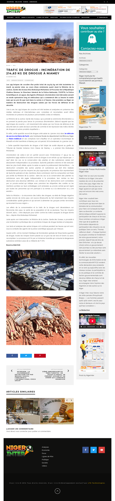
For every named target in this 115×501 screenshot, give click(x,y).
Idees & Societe (27, 17)
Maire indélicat (15, 139)
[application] (92, 321)
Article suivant (57, 369)
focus (44, 453)
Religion (18, 2)
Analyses (54, 17)
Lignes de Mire (42, 17)
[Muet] (101, 327)
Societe (45, 463)
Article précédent (24, 369)
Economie (46, 450)
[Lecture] (81, 327)
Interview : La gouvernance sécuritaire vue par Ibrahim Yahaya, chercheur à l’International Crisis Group (25, 376)
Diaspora (10, 2)
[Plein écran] (104, 327)
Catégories (83, 69)
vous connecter (22, 431)
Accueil (10, 17)
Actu (17, 17)
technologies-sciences (70, 17)
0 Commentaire (29, 80)
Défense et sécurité (17, 80)
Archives (82, 58)
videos (25, 2)
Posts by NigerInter (86, 375)
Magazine (85, 17)
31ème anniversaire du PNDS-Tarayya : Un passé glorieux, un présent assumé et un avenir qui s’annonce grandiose (53, 375)
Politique (45, 460)
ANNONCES (33, 2)
